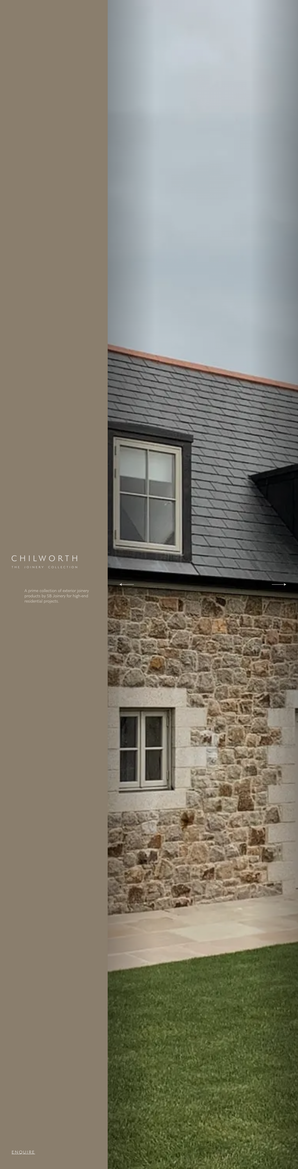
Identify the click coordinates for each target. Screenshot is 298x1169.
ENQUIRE (23, 1152)
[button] (127, 584)
